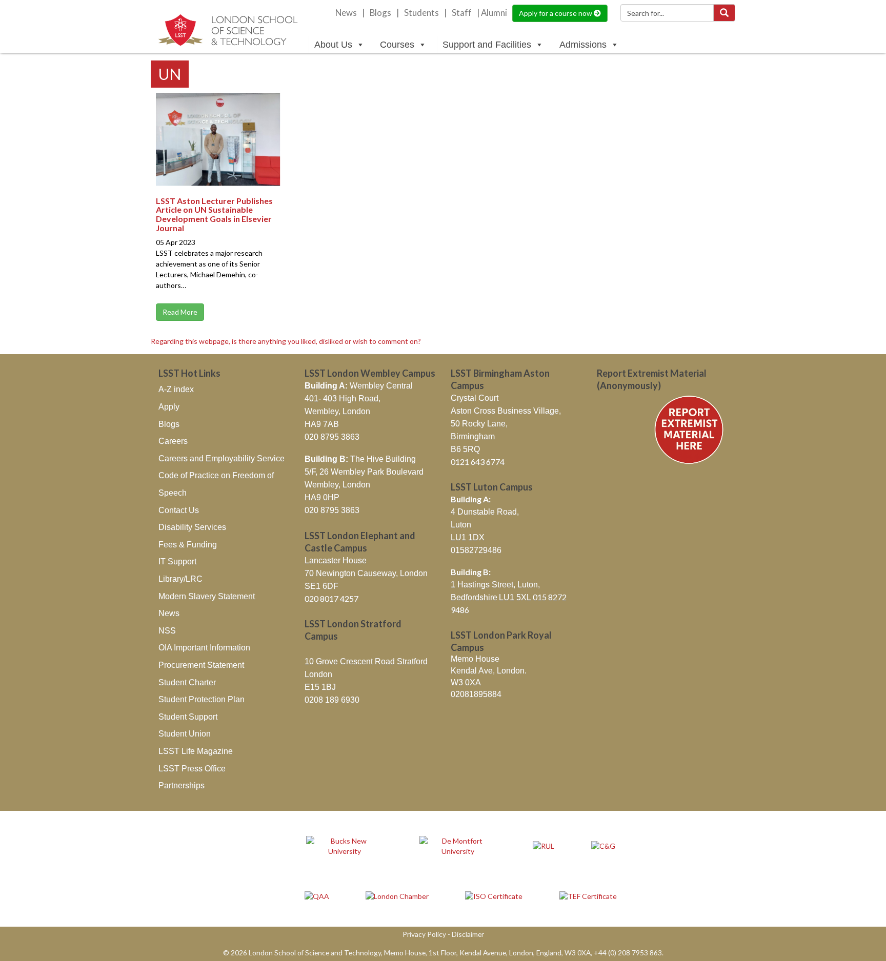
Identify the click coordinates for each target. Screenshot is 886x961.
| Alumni (492, 13)
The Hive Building (360, 459)
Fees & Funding (187, 544)
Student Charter (187, 682)
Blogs (380, 13)
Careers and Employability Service (221, 458)
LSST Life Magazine (195, 751)
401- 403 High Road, (342, 398)
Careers (173, 441)
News (346, 13)
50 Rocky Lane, (479, 423)
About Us (333, 44)
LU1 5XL (516, 597)
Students (421, 13)
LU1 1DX (468, 537)
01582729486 (476, 550)
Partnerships (181, 785)
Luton (461, 524)
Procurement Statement (201, 665)
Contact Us (178, 510)
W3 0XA (466, 682)
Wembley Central (359, 385)
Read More (180, 312)
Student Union (184, 733)
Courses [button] (397, 44)
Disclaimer (468, 934)
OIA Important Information (204, 647)
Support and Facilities (486, 44)
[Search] (724, 13)
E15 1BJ (320, 687)
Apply (168, 406)
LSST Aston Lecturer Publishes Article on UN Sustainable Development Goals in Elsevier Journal (214, 214)
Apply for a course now (556, 13)
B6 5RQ (465, 449)
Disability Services (192, 527)
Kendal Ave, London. (489, 670)
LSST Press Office (192, 768)
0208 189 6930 (332, 700)
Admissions (583, 44)
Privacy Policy (424, 934)
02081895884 (476, 694)
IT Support (177, 561)
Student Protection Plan (201, 699)
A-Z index (176, 389)
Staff (462, 13)
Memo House (475, 659)
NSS (167, 630)
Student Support (187, 716)
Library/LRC (180, 579)
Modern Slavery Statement (206, 596)
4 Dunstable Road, (485, 511)
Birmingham (473, 436)
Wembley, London (337, 411)
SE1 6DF (321, 586)
